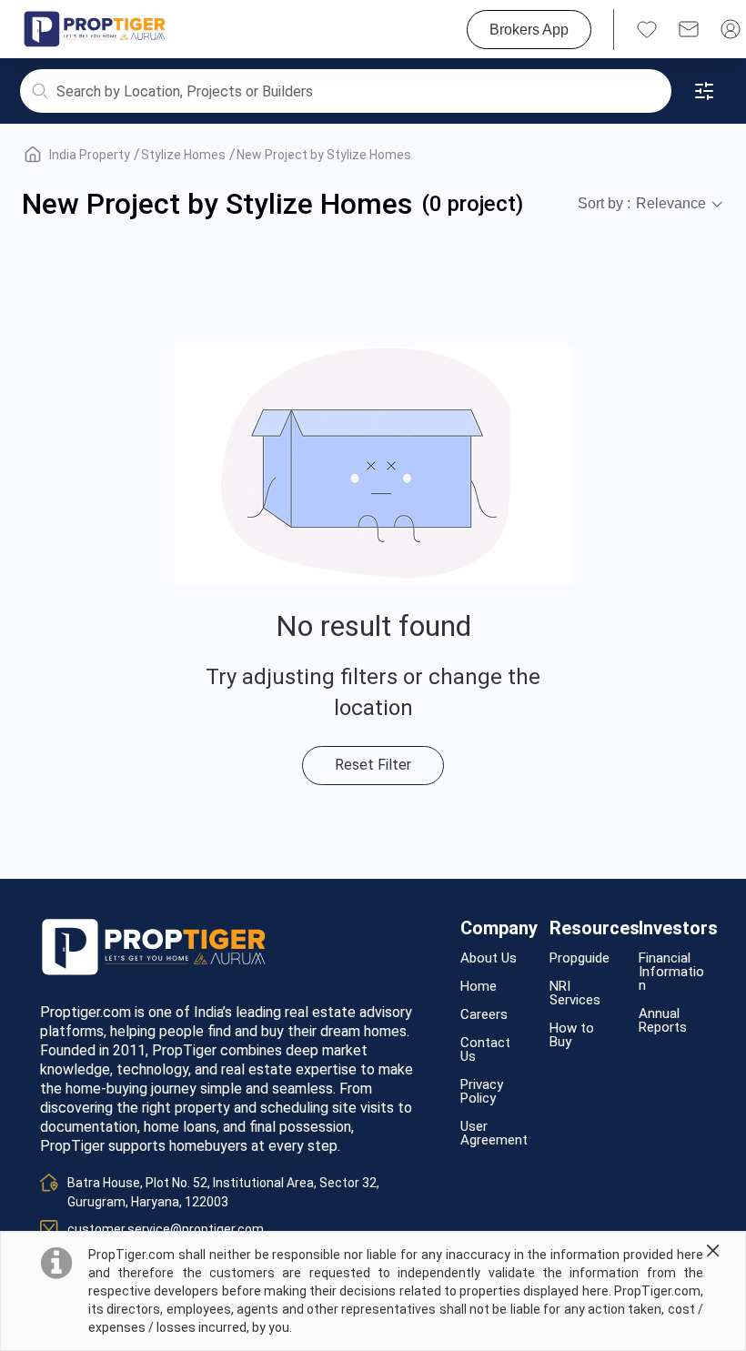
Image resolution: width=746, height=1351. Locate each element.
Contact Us (485, 1050)
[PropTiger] (94, 29)
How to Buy (571, 1035)
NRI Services (574, 993)
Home (478, 986)
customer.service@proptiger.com (165, 1229)
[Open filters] (704, 91)
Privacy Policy (481, 1091)
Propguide (579, 958)
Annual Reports (663, 1020)
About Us (488, 958)
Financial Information (671, 972)
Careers (484, 1015)
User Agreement (494, 1133)
